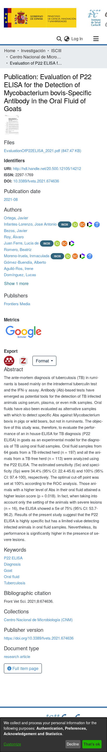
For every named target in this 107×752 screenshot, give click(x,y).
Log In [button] (77, 39)
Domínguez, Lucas (20, 274)
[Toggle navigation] (96, 39)
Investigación (33, 50)
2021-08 (11, 199)
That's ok (92, 744)
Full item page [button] (24, 668)
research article (17, 656)
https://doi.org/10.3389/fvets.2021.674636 (38, 638)
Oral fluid (11, 576)
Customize (12, 744)
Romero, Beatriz (18, 249)
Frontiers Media (17, 303)
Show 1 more (16, 283)
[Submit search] (59, 39)
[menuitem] (66, 39)
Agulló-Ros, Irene (18, 268)
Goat (8, 570)
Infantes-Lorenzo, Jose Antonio (30, 224)
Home (9, 50)
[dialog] (53, 734)
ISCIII (56, 50)
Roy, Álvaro (14, 236)
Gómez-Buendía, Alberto (25, 262)
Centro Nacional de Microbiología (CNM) (36, 57)
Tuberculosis (14, 582)
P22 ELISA (13, 557)
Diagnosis (12, 564)
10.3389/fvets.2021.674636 (36, 181)
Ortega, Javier (16, 217)
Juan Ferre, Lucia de (21, 243)
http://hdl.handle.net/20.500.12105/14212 (47, 168)
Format (43, 361)
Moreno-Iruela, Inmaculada (26, 255)
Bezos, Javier (15, 230)
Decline (73, 744)
